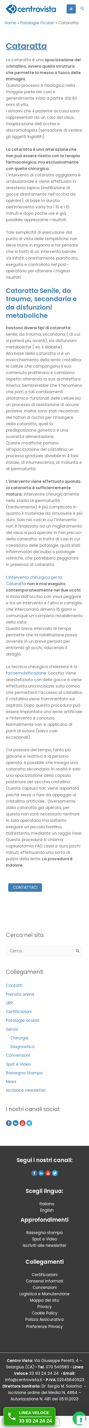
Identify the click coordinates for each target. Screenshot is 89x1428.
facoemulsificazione (26, 673)
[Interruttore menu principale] (71, 8)
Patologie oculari (22, 1020)
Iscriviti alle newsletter (44, 1245)
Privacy (44, 1306)
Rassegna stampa (44, 1232)
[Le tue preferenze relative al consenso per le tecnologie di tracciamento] (81, 1420)
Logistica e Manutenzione (44, 1294)
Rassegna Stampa (24, 1073)
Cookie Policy (45, 1313)
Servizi (12, 1029)
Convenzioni (18, 1055)
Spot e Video (18, 1064)
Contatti (14, 985)
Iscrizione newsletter (26, 1090)
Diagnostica (22, 1046)
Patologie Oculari (37, 23)
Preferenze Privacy (44, 1326)
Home (10, 23)
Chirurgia (19, 1038)
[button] (82, 9)
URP (9, 1003)
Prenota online (20, 994)
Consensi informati (44, 1281)
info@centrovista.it (23, 1380)
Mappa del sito (44, 1300)
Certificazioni (19, 1011)
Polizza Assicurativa (44, 1319)
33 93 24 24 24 (44, 1373)
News (11, 1081)
